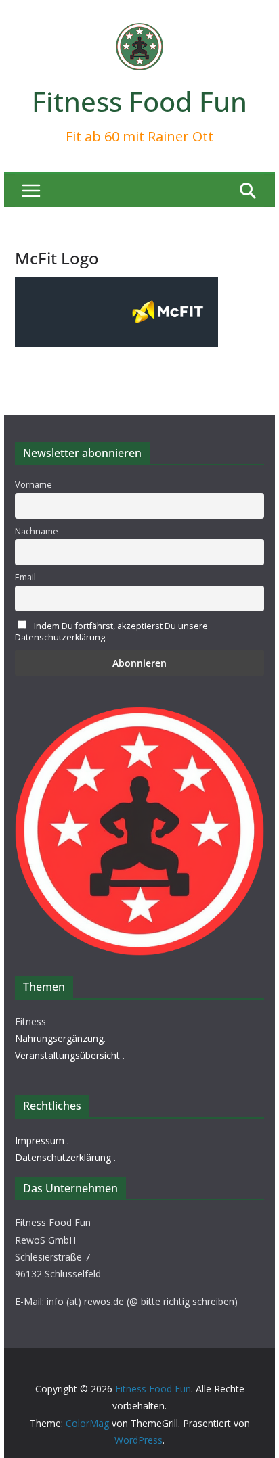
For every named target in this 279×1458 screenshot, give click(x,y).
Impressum (39, 1140)
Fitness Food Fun (139, 101)
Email (25, 577)
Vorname (33, 484)
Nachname (36, 531)
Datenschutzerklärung (63, 1157)
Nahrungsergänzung (59, 1038)
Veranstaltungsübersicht (67, 1055)
